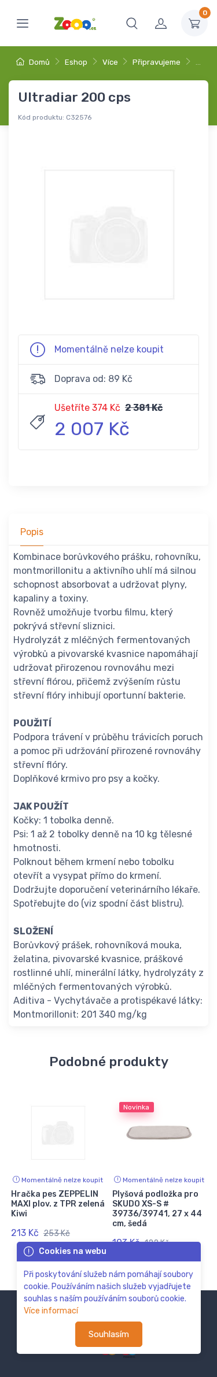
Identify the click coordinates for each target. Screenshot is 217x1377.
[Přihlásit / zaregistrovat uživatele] (161, 23)
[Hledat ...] (132, 23)
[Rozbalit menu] (22, 23)
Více (110, 62)
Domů (38, 62)
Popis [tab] (31, 531)
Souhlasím (109, 1334)
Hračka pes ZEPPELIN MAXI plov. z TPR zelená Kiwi (58, 1204)
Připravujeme (157, 62)
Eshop (76, 62)
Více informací (51, 1311)
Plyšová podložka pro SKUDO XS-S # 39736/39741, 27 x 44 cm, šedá (157, 1208)
